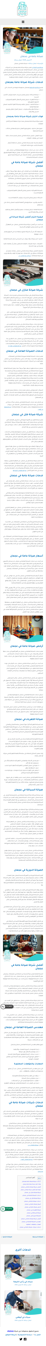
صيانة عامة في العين (26, 1159)
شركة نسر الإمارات (37, 67)
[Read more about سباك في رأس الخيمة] (23, 1267)
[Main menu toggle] (23, 21)
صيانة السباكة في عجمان (34, 1213)
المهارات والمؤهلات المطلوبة (33, 1224)
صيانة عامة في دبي (33, 1145)
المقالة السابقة (39, 1237)
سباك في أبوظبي (23, 1317)
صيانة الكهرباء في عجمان (34, 1210)
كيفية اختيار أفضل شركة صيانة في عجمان (31, 1189)
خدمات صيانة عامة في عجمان (32, 1201)
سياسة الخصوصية (25, 1335)
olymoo (10, 1331)
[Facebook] (25, 1339)
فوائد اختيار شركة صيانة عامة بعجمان (32, 1184)
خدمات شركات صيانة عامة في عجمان (30, 1227)
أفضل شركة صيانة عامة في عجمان (31, 1187)
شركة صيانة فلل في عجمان (33, 1198)
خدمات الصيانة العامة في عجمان (31, 1195)
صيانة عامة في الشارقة (19, 470)
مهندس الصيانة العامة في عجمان (31, 1221)
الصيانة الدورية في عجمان (33, 1216)
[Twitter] (20, 1339)
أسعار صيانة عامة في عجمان (33, 1204)
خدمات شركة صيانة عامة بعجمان (31, 1181)
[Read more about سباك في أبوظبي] (23, 1303)
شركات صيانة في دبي (24, 256)
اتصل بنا (37, 1335)
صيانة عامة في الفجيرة (14, 346)
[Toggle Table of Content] (38, 1178)
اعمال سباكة (18, 60)
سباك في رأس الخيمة (23, 1282)
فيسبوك (40, 1171)
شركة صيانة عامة (35, 87)
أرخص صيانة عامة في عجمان (33, 1207)
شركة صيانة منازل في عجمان (32, 1192)
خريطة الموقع (11, 1335)
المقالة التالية (6, 1237)
